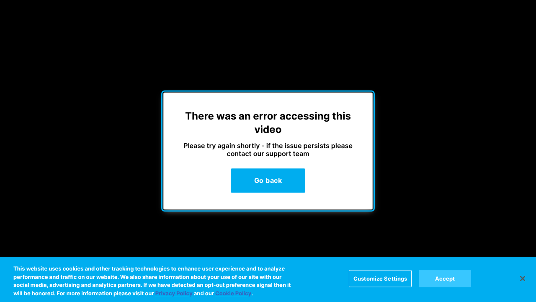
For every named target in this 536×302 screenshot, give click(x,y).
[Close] (522, 278)
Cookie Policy (233, 293)
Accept (445, 278)
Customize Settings (380, 278)
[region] (268, 279)
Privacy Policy (174, 293)
